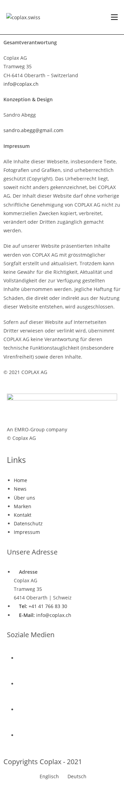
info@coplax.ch (21, 84)
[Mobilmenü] (114, 17)
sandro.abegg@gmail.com (33, 130)
